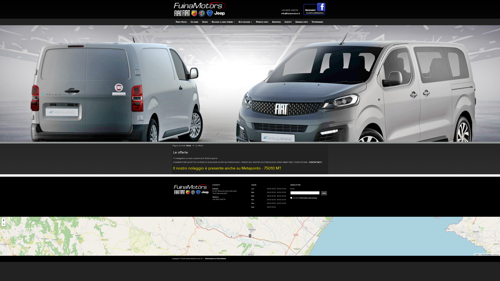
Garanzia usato (301, 22)
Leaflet (476, 255)
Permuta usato (262, 22)
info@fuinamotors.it (290, 13)
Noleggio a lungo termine (222, 22)
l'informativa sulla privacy (308, 198)
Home (188, 146)
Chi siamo (194, 22)
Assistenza (276, 22)
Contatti (288, 22)
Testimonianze (317, 22)
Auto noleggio (245, 22)
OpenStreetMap (486, 255)
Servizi (205, 22)
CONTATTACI (314, 162)
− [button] (3, 224)
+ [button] (3, 220)
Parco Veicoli (181, 22)
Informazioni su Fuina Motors (215, 259)
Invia (324, 193)
